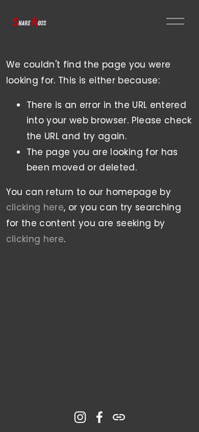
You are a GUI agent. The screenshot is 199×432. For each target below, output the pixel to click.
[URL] (119, 417)
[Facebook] (99, 417)
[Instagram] (80, 417)
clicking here (35, 207)
